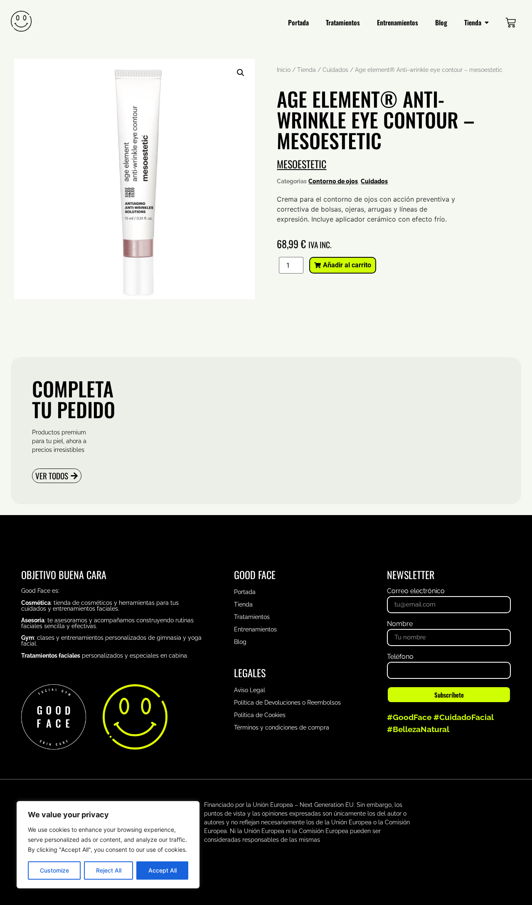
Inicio (284, 70)
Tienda (306, 70)
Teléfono (400, 657)
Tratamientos (252, 617)
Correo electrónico (416, 591)
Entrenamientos (255, 629)
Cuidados (335, 70)
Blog (240, 642)
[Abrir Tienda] (486, 22)
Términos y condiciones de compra (281, 727)
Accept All (162, 870)
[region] (108, 844)
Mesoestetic (301, 163)
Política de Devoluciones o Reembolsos (287, 702)
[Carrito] (510, 22)
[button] (240, 72)
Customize (54, 870)
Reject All (108, 870)
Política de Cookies (260, 715)
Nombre (400, 624)
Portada (245, 592)
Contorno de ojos (333, 181)
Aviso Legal (249, 690)
